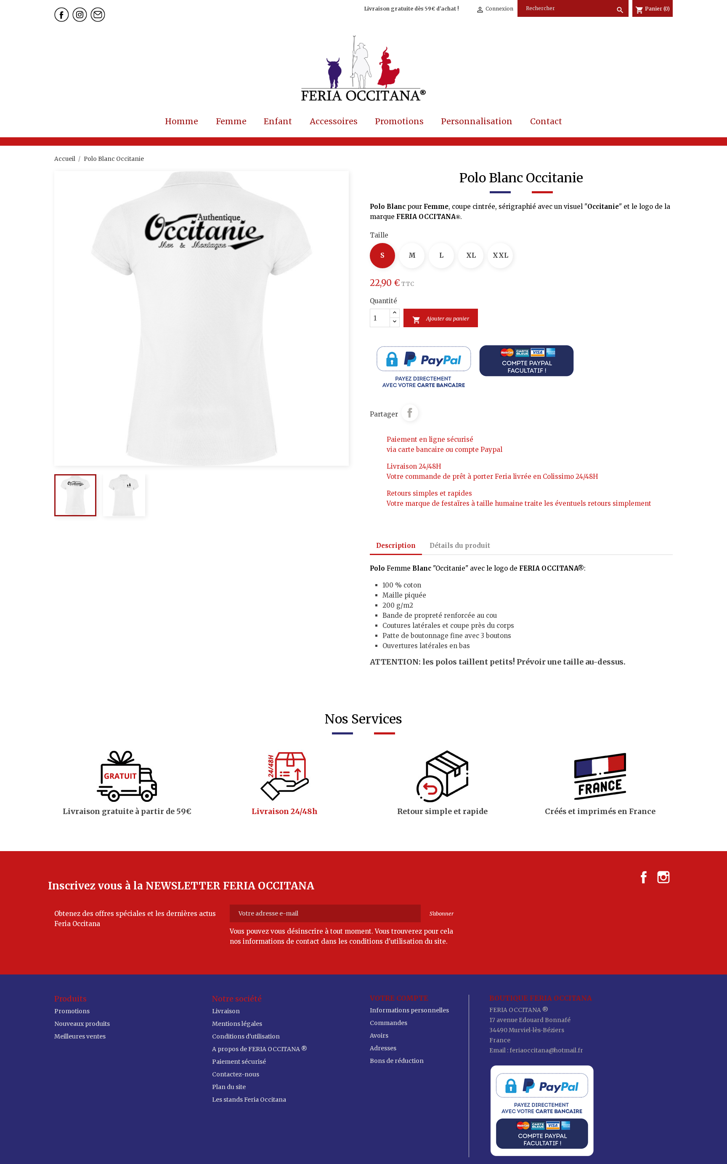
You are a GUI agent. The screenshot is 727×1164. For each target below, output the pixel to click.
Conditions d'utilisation (246, 1036)
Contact (546, 121)
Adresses (383, 1048)
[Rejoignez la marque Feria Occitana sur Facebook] (62, 14)
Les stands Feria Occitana (249, 1099)
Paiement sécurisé (239, 1061)
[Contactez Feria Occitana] (98, 14)
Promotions (399, 121)
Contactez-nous (235, 1074)
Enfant (278, 121)
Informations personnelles (409, 1010)
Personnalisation (476, 121)
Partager (409, 412)
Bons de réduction (397, 1061)
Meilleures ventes (80, 1036)
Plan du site (229, 1087)
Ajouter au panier (440, 319)
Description (396, 546)
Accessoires (334, 121)
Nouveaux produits (82, 1024)
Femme (231, 121)
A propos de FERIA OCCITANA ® (259, 1049)
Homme (181, 121)
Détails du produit (460, 546)
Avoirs (379, 1035)
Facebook (643, 877)
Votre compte (399, 998)
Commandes (388, 1023)
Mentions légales (237, 1024)
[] (612, 1)
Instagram (663, 877)
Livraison (226, 1011)
